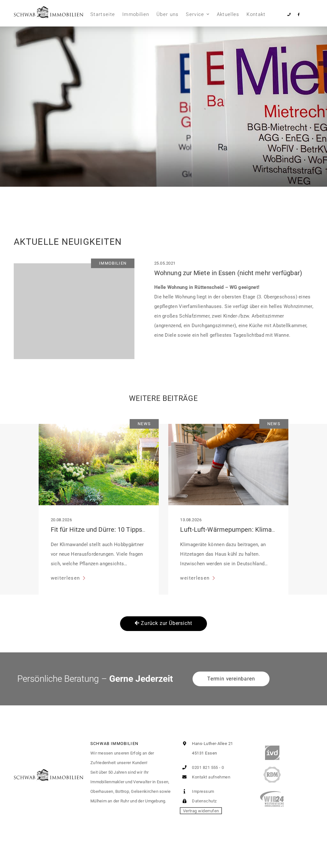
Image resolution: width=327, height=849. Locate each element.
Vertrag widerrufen (201, 810)
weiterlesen (66, 578)
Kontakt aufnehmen (210, 777)
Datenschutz (204, 801)
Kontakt (256, 14)
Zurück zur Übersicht (166, 623)
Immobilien (135, 14)
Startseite (102, 14)
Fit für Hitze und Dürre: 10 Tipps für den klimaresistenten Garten (143, 529)
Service (195, 14)
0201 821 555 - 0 (207, 767)
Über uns (167, 14)
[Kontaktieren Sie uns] (289, 14)
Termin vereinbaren (231, 679)
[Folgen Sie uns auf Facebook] (298, 14)
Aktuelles (228, 14)
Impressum (202, 791)
